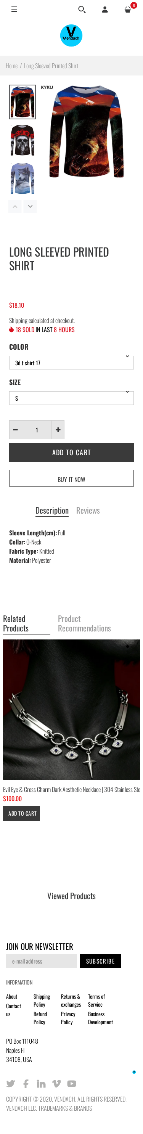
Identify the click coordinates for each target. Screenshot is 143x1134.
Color (19, 347)
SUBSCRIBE (100, 961)
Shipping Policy (42, 1000)
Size (15, 382)
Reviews (88, 510)
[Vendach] (72, 37)
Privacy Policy (68, 1018)
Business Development (100, 1018)
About (11, 996)
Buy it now (71, 479)
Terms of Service (96, 1000)
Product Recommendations (84, 624)
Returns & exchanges (71, 1000)
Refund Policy (40, 1018)
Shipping (18, 320)
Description (52, 510)
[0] (128, 9)
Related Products (16, 624)
